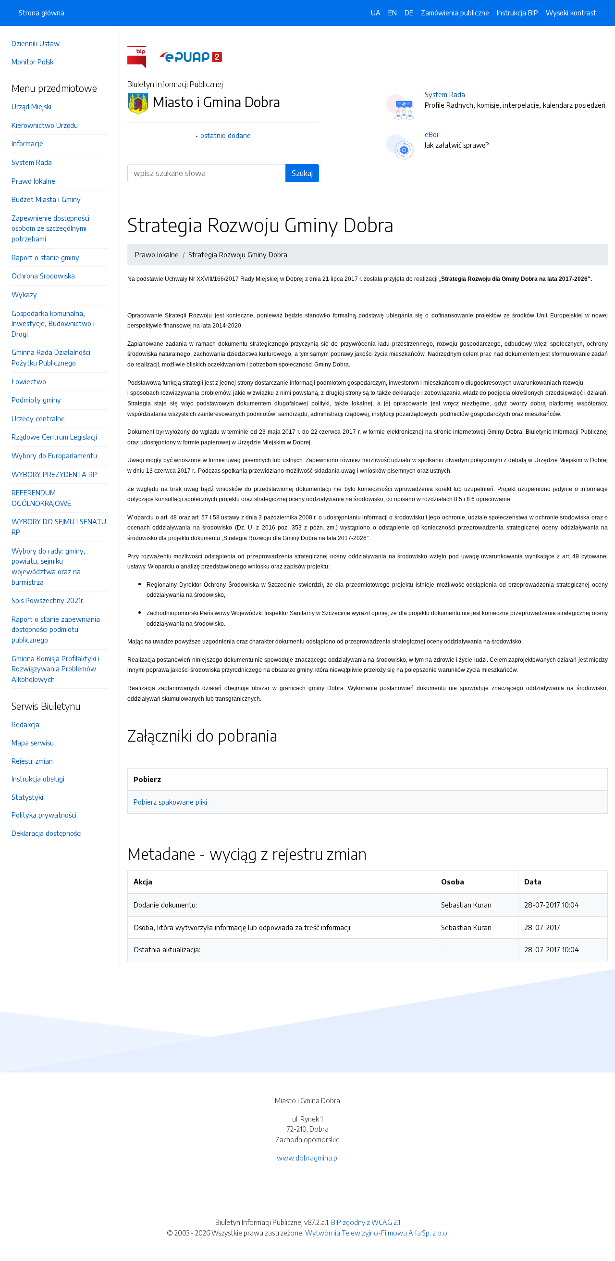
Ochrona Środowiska (43, 275)
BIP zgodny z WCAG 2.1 (365, 1222)
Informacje (27, 143)
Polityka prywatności (44, 814)
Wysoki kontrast (571, 12)
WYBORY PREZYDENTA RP (54, 474)
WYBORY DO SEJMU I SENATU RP (59, 526)
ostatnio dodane (225, 135)
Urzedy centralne (38, 418)
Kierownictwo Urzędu (45, 125)
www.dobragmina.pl (308, 1157)
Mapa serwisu (33, 742)
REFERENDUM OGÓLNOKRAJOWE (41, 497)
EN (392, 12)
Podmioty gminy (36, 399)
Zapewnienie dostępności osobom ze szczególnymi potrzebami (50, 228)
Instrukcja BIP (517, 12)
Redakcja (25, 724)
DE (409, 12)
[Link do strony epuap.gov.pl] (191, 56)
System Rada (32, 162)
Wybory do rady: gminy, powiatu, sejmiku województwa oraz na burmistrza (49, 566)
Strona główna (41, 12)
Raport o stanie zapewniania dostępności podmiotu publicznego (56, 629)
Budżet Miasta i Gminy (46, 199)
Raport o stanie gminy (45, 257)
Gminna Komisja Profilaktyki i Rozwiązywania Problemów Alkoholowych (55, 668)
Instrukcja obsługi (38, 778)
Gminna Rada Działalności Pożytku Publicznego (51, 357)
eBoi (431, 134)
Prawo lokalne (33, 181)
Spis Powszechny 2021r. (48, 600)
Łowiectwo (29, 381)
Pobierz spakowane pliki (170, 801)
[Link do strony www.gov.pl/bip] (142, 56)
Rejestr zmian (32, 761)
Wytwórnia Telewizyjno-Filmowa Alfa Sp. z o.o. (377, 1232)
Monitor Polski (33, 61)
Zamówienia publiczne (455, 12)
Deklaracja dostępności (47, 833)
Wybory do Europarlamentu (54, 455)
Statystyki (27, 797)
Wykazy (24, 294)
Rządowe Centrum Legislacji (54, 436)
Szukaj (302, 173)
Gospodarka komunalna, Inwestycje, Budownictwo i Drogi (53, 323)
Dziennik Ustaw (36, 43)
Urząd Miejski (31, 106)
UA (376, 12)
